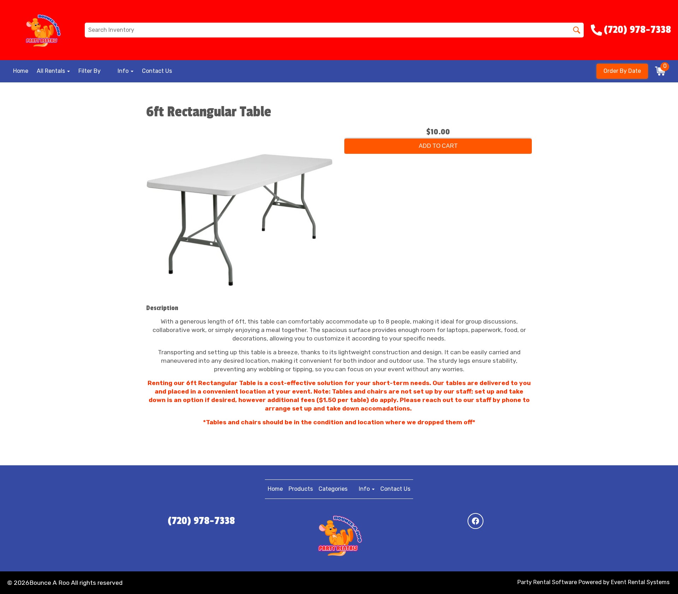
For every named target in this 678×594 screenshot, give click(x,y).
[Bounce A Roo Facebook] (475, 521)
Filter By (89, 71)
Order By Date (622, 71)
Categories (333, 488)
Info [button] (124, 71)
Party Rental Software (547, 582)
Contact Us (157, 71)
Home (20, 71)
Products (301, 488)
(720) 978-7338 (201, 520)
